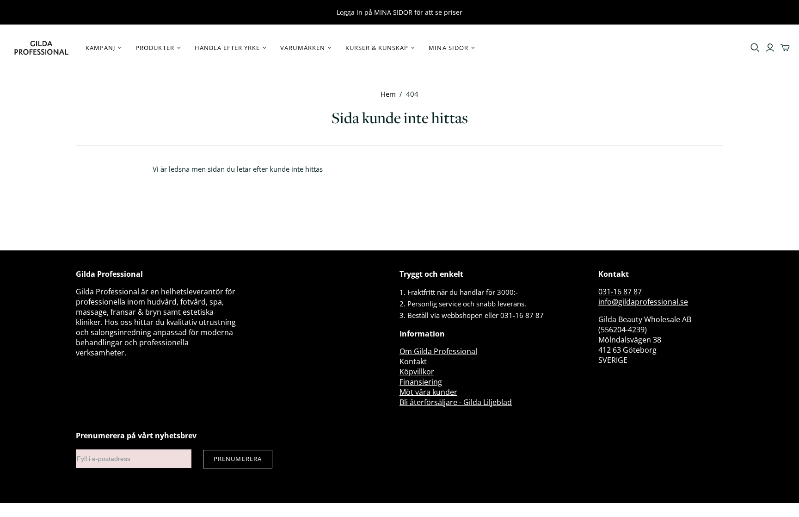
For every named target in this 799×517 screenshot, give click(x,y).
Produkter (154, 48)
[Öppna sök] (755, 47)
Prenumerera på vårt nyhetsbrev (136, 435)
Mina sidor (448, 48)
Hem (388, 94)
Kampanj (100, 48)
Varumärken (302, 48)
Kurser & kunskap (377, 48)
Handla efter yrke (227, 48)
